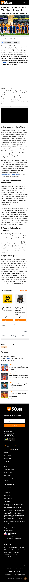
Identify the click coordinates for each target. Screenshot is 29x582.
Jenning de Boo (8, 472)
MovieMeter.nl (21, 549)
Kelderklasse (7, 554)
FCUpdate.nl (7, 549)
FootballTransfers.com (18, 547)
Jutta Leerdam (7, 455)
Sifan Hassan (7, 475)
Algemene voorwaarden (18, 568)
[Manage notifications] (25, 578)
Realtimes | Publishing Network (14, 578)
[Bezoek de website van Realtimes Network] (10, 533)
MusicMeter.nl (7, 552)
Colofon (10, 571)
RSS (14, 571)
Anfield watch (14, 554)
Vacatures (18, 565)
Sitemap (18, 571)
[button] (27, 3)
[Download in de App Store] (9, 435)
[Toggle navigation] (24, 2)
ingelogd (8, 358)
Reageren (15, 336)
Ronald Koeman (7, 487)
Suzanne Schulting (8, 478)
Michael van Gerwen (9, 469)
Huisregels (8, 568)
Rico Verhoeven (8, 466)
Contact (12, 565)
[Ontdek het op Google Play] (9, 439)
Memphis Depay (8, 489)
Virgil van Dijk (7, 495)
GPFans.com (14, 549)
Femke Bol (6, 461)
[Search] (21, 2)
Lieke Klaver (7, 480)
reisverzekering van (10, 174)
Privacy (23, 565)
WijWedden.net (15, 552)
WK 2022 (3, 62)
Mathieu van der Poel (9, 464)
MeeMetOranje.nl (8, 556)
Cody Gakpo (7, 492)
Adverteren (6, 565)
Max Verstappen (8, 458)
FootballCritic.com (8, 547)
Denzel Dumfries (8, 498)
